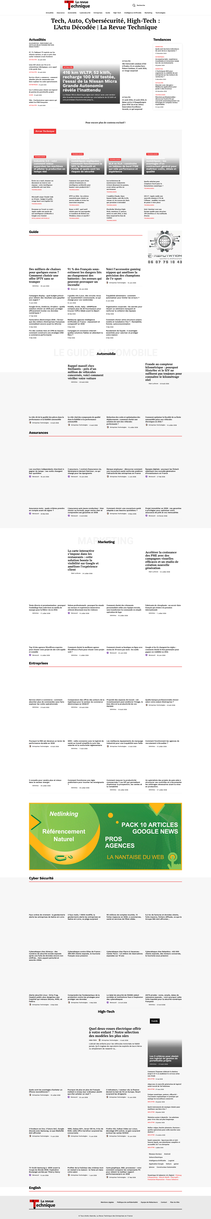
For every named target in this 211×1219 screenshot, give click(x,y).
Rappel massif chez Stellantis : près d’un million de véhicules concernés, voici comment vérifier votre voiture (85, 372)
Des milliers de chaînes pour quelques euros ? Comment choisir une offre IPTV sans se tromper (45, 275)
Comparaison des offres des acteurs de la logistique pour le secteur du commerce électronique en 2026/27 (86, 702)
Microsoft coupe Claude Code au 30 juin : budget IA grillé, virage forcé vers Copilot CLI (42, 199)
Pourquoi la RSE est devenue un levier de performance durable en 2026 (47, 742)
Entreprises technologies (117, 283)
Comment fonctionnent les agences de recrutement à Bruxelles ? (162, 742)
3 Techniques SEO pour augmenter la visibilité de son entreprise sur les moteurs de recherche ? (166, 73)
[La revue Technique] (47, 1204)
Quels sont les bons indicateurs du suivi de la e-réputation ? (167, 50)
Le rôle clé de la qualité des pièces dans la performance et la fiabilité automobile (46, 418)
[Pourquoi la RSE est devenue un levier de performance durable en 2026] (47, 725)
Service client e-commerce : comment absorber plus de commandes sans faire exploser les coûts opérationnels (43, 79)
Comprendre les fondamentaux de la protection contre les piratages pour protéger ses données (84, 997)
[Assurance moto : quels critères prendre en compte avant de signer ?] (47, 493)
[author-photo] (30, 286)
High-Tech (93, 1040)
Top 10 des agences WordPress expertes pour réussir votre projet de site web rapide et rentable (47, 649)
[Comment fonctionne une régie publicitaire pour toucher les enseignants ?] (86, 764)
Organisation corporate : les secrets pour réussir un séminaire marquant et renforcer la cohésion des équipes (124, 309)
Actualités (33, 59)
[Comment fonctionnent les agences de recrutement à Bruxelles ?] (163, 725)
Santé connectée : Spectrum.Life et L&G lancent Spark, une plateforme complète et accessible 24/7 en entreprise (164, 1142)
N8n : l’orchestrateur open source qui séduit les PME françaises (43, 101)
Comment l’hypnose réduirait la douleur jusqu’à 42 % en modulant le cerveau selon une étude (164, 1073)
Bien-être (151, 1079)
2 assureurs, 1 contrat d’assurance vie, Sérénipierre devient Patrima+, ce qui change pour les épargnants (85, 471)
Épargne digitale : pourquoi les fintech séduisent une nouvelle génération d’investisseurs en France (162, 471)
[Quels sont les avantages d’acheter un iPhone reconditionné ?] (47, 1074)
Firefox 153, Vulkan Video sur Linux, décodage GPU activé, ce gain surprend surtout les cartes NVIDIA (123, 1131)
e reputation (153, 1177)
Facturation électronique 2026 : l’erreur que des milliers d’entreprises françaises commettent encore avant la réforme (47, 322)
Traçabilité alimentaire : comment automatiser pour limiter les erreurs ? (122, 297)
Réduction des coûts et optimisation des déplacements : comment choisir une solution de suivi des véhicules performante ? (123, 420)
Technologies (160, 94)
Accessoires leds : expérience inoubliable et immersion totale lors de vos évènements (167, 61)
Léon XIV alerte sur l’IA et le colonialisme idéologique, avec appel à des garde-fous (43, 67)
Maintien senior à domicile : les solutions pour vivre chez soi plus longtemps (163, 1118)
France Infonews (172, 1179)
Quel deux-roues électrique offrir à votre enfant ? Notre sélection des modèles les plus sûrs (115, 1032)
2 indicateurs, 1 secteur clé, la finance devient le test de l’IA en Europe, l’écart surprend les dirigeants (123, 1092)
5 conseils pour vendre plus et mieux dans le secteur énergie (45, 781)
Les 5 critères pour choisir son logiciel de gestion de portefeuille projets (43, 91)
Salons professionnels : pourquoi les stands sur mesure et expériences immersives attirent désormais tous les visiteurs (86, 607)
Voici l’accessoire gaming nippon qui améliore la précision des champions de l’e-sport (123, 273)
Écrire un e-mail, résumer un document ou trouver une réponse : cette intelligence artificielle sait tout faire (42, 184)
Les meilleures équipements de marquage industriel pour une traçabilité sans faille (125, 742)
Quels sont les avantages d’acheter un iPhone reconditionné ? (45, 1091)
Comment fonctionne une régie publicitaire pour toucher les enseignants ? (86, 782)
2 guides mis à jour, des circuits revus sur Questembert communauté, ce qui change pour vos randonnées (84, 298)
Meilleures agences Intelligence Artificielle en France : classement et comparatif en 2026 (84, 322)
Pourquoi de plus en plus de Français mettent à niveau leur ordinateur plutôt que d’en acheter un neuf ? (85, 1092)
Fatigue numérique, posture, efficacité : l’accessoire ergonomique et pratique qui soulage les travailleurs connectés (163, 1096)
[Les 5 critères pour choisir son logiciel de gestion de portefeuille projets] (165, 1044)
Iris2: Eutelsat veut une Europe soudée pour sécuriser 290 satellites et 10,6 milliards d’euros (155, 212)
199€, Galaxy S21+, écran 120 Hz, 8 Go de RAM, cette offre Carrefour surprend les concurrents (85, 1131)
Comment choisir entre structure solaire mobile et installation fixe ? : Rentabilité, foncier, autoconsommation (124, 322)
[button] (138, 5)
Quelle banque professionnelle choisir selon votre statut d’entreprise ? (162, 701)
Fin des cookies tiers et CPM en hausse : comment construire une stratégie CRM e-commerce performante (47, 333)
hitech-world (164, 1177)
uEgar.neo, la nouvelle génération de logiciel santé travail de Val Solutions (164, 1085)
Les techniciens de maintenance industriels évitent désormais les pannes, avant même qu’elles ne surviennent (118, 185)
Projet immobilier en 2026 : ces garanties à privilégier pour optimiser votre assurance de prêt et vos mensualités (163, 510)
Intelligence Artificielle (40, 218)
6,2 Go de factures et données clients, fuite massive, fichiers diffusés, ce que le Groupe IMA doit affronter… (163, 917)
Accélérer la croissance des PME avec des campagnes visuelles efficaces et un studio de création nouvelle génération (161, 560)
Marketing (159, 46)
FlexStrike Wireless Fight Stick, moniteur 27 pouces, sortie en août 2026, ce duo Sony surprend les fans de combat (117, 213)
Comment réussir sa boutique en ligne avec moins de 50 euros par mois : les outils (125, 648)
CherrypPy (174, 1177)
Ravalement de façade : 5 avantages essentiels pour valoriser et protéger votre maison (122, 333)
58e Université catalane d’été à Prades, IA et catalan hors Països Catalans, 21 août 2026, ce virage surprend (134, 67)
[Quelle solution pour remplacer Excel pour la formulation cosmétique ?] (174, 185)
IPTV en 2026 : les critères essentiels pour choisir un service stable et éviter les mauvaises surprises (79, 199)
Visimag (179, 1175)
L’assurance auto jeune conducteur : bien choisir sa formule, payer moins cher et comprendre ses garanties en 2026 (86, 510)
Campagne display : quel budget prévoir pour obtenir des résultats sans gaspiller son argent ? (47, 298)
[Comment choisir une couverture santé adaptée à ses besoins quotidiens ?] (125, 493)
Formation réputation (156, 1179)
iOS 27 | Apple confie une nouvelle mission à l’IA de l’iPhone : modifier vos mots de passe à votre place (154, 199)
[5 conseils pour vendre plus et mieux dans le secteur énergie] (47, 764)
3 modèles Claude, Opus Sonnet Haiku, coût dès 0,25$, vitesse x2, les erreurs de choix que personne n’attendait (118, 199)
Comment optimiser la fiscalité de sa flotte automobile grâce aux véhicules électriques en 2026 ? (163, 419)
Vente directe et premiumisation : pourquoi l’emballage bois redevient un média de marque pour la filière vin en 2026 (47, 607)
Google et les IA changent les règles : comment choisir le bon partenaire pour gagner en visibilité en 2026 (162, 649)
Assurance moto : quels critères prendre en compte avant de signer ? (46, 509)
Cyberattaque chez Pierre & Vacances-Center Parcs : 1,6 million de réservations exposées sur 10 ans (125, 954)
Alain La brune (153, 383)
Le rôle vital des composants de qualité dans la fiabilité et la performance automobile (84, 419)
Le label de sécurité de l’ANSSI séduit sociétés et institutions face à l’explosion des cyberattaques (125, 997)
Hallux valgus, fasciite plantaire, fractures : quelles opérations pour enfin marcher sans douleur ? (164, 1130)
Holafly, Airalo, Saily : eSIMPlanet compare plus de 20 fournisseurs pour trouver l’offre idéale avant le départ (84, 309)
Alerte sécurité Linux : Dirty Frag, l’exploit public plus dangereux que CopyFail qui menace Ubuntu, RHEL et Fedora (45, 998)
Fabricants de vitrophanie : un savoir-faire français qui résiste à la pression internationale (163, 607)
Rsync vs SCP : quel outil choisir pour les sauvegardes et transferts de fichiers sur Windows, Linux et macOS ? (79, 212)
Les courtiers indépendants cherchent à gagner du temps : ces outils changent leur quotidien (46, 471)
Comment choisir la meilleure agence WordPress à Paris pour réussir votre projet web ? (86, 649)
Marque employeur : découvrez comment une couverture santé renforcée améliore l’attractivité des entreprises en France (124, 471)
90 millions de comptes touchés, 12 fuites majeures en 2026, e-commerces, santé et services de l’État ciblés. (124, 917)
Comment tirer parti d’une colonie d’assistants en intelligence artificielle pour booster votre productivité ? (80, 184)
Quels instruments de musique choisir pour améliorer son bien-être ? (164, 1108)
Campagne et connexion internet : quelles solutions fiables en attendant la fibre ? (85, 333)
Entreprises (33, 84)
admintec (35, 286)
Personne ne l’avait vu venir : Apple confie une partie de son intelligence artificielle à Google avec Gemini (43, 212)
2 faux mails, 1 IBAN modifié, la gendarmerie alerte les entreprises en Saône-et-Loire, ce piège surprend (84, 917)
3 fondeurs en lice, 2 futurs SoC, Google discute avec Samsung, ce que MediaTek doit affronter (46, 1131)
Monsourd (74, 289)
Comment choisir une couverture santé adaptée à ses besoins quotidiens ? (124, 509)
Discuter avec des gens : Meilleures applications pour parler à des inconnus (166, 87)
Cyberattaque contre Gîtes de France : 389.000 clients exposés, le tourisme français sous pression (84, 954)
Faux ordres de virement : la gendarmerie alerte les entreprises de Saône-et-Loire (47, 916)
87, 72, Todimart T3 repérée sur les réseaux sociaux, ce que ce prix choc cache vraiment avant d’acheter (42, 54)
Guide (31, 95)
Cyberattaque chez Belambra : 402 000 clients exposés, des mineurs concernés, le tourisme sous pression (163, 954)
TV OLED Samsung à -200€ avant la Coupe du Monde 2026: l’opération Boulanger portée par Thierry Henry (44, 1170)
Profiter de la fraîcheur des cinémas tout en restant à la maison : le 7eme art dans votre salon (85, 1170)
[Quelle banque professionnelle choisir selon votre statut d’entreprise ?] (163, 684)
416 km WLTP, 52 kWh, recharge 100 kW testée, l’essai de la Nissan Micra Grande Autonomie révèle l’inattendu (90, 81)
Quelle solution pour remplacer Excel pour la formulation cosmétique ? (153, 183)
